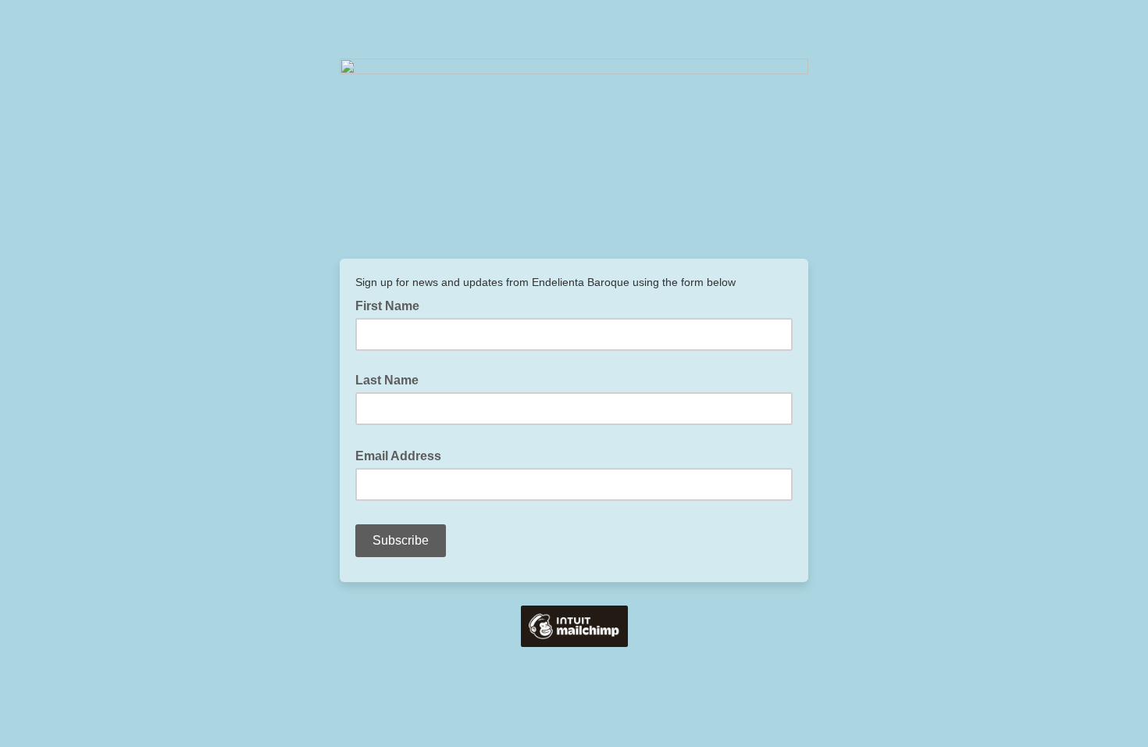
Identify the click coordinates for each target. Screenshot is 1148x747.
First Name (387, 306)
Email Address (403, 454)
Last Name (387, 380)
